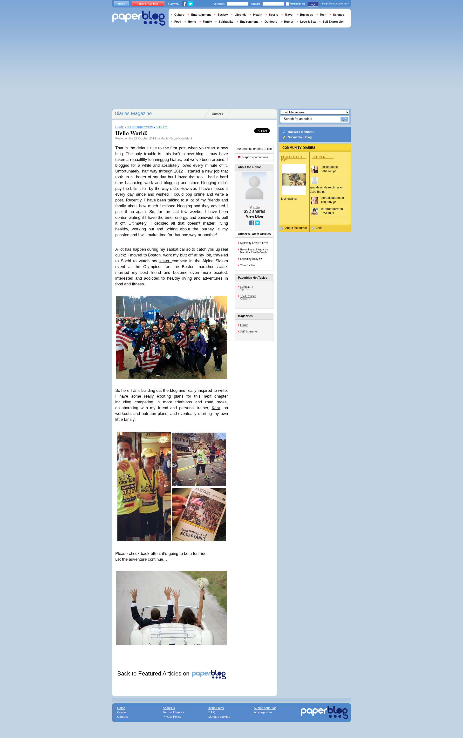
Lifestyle (240, 14)
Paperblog (138, 18)
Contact (122, 712)
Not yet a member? (301, 132)
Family (207, 21)
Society (223, 14)
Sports (273, 14)
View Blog (254, 216)
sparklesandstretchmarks (326, 187)
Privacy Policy (172, 716)
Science (338, 14)
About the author (296, 228)
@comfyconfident (180, 138)
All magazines (263, 712)
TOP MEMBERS (323, 157)
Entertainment (201, 14)
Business (306, 14)
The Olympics (248, 296)
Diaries (244, 325)
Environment (249, 21)
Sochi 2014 (246, 286)
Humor (288, 21)
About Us (169, 708)
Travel (289, 14)
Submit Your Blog (300, 137)
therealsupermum (332, 198)
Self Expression (249, 331)
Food (177, 21)
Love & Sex (308, 21)
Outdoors (271, 21)
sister (165, 261)
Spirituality (226, 21)
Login (313, 4)
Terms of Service (173, 712)
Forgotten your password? (335, 3)
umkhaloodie (329, 167)
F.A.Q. (212, 712)
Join (319, 228)
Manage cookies (219, 716)
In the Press (216, 708)
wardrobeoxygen (332, 209)
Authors (217, 114)
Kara (216, 408)
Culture (179, 14)
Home (121, 3)
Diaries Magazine (133, 113)
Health (257, 14)
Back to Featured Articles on (154, 673)
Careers (122, 716)
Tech (323, 14)
